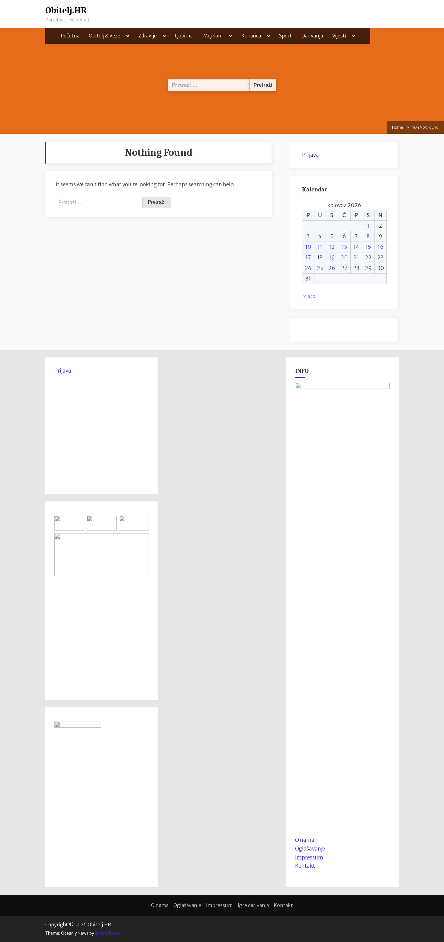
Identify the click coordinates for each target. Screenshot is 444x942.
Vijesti (339, 36)
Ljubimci (184, 36)
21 (356, 257)
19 (332, 257)
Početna (70, 36)
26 (331, 268)
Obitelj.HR (66, 10)
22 (368, 257)
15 (368, 247)
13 (344, 247)
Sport (285, 36)
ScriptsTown (107, 933)
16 (381, 247)
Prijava (310, 155)
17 (308, 257)
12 (332, 247)
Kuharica (251, 36)
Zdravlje (148, 36)
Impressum (309, 857)
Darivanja (312, 36)
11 (319, 247)
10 (308, 247)
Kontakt (305, 866)
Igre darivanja (253, 905)
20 (344, 257)
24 (308, 268)
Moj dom (213, 36)
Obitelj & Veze (104, 36)
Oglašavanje (310, 848)
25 (320, 268)
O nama (160, 905)
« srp (309, 296)
